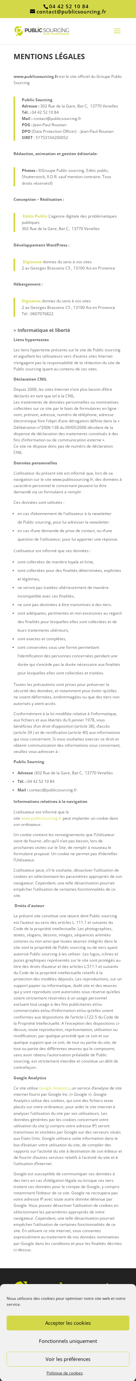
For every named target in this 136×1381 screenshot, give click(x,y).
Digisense (32, 262)
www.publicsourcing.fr (41, 818)
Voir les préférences (68, 1359)
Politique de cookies (65, 1373)
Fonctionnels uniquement (68, 1341)
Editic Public (35, 216)
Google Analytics (54, 1088)
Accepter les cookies (68, 1323)
